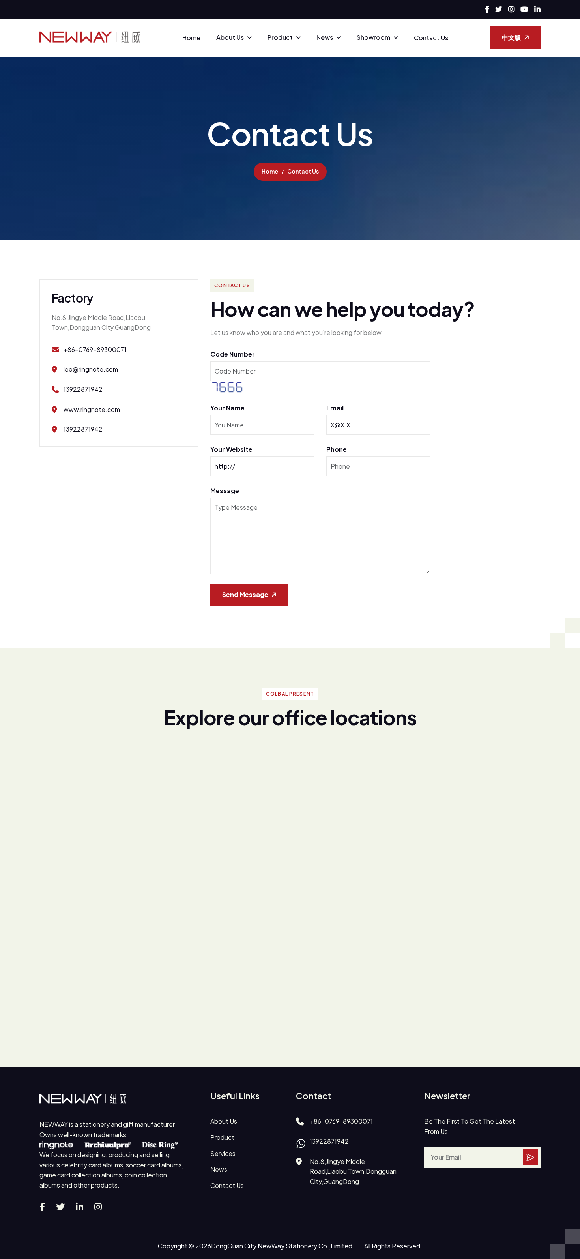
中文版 (511, 37)
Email (335, 408)
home (270, 171)
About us (230, 37)
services (223, 1153)
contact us (227, 1185)
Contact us (431, 38)
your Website (231, 449)
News (324, 37)
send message (245, 594)
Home (191, 38)
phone (336, 449)
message (224, 490)
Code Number (232, 354)
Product (280, 37)
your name (227, 408)
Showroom (373, 37)
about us (223, 1121)
